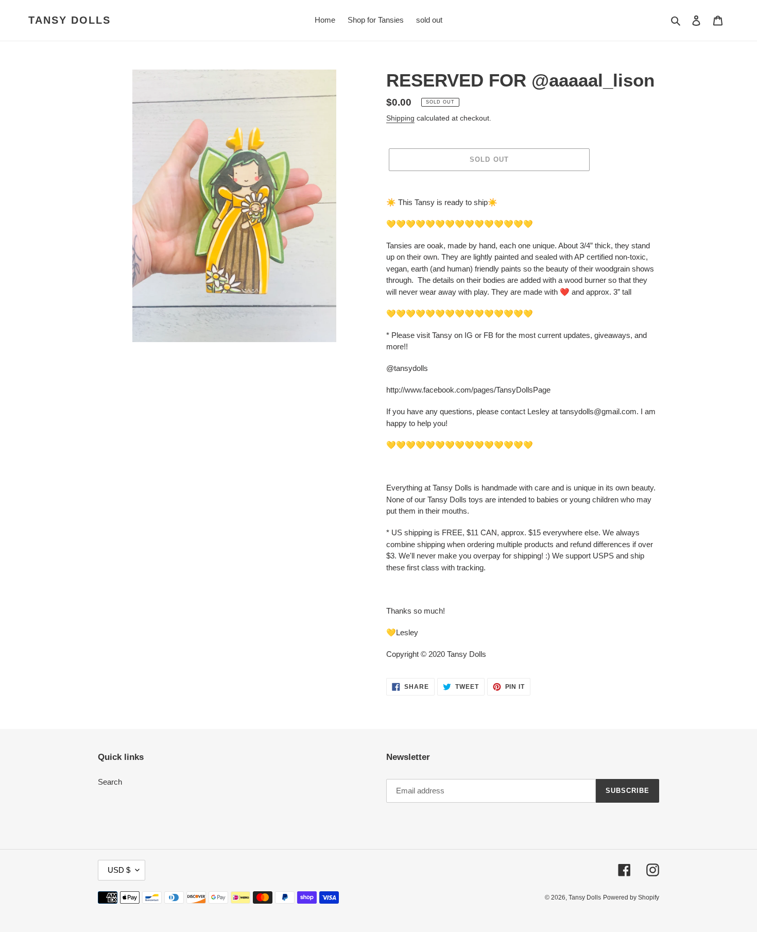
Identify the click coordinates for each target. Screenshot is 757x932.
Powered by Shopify (631, 897)
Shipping (400, 118)
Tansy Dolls (69, 20)
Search (110, 781)
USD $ (119, 870)
